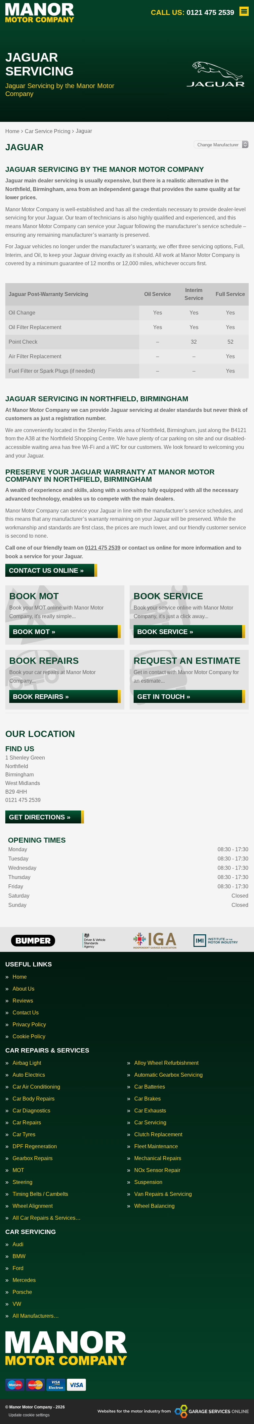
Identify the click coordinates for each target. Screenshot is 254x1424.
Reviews (23, 1001)
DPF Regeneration (35, 1146)
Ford (18, 1268)
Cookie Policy (29, 1036)
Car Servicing (150, 1122)
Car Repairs (27, 1122)
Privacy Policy (29, 1024)
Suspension (148, 1182)
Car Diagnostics (31, 1110)
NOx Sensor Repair (157, 1170)
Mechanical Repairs (157, 1158)
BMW (19, 1256)
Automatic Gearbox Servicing (168, 1075)
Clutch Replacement (158, 1134)
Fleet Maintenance (156, 1146)
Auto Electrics (29, 1075)
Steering (22, 1182)
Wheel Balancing (154, 1206)
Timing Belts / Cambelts (40, 1194)
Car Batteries (149, 1087)
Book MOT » (34, 631)
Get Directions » (39, 817)
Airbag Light (27, 1063)
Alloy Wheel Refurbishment (166, 1063)
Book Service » (165, 631)
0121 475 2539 (192, 12)
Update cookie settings (29, 1415)
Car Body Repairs (34, 1099)
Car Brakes (147, 1099)
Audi (18, 1244)
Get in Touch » (163, 696)
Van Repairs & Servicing (163, 1194)
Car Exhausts (150, 1110)
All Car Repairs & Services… (47, 1218)
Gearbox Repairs (33, 1158)
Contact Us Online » (46, 570)
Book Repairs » (41, 696)
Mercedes (24, 1280)
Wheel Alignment (33, 1206)
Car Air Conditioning (36, 1087)
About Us (23, 989)
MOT (18, 1170)
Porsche (22, 1292)
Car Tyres (24, 1134)
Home (20, 977)
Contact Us (26, 1012)
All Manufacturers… (36, 1316)
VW (17, 1304)
